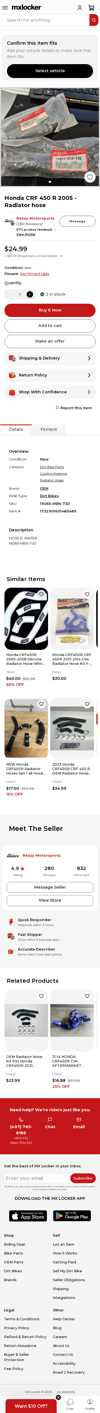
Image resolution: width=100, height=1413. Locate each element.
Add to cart (50, 325)
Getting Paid (64, 1262)
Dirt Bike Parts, (52, 467)
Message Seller (50, 887)
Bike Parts (13, 1253)
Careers (60, 1337)
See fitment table (34, 274)
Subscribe (83, 1178)
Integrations (64, 1298)
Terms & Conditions (21, 1319)
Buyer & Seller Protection (16, 1357)
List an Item (63, 1244)
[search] (93, 20)
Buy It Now (50, 310)
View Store (50, 900)
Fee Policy (13, 1369)
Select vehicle (50, 70)
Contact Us (63, 1354)
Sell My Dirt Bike (67, 1271)
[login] (79, 7)
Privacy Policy (16, 1328)
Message (77, 221)
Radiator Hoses (52, 480)
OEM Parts (14, 1262)
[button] (31, 1406)
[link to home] (26, 7)
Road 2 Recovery (68, 1372)
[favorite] (41, 594)
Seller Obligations (69, 1280)
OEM (44, 488)
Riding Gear (14, 1244)
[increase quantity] (30, 294)
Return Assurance (20, 1346)
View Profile (25, 234)
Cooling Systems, (54, 473)
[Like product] (90, 177)
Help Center (64, 1319)
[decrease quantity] (10, 294)
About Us (61, 1346)
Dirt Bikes (49, 496)
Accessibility (64, 1363)
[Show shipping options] (61, 256)
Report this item (76, 408)
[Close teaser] (58, 1397)
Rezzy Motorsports (35, 218)
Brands (10, 1280)
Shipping (61, 1289)
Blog (57, 1328)
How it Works (65, 1253)
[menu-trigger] (5, 7)
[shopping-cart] (91, 7)
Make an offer (50, 341)
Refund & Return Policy (25, 1337)
